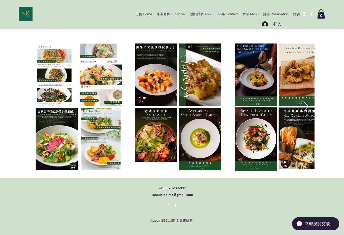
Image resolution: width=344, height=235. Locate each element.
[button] (321, 14)
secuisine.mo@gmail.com (172, 194)
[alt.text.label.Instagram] (304, 14)
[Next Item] (306, 106)
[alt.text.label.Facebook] (311, 14)
